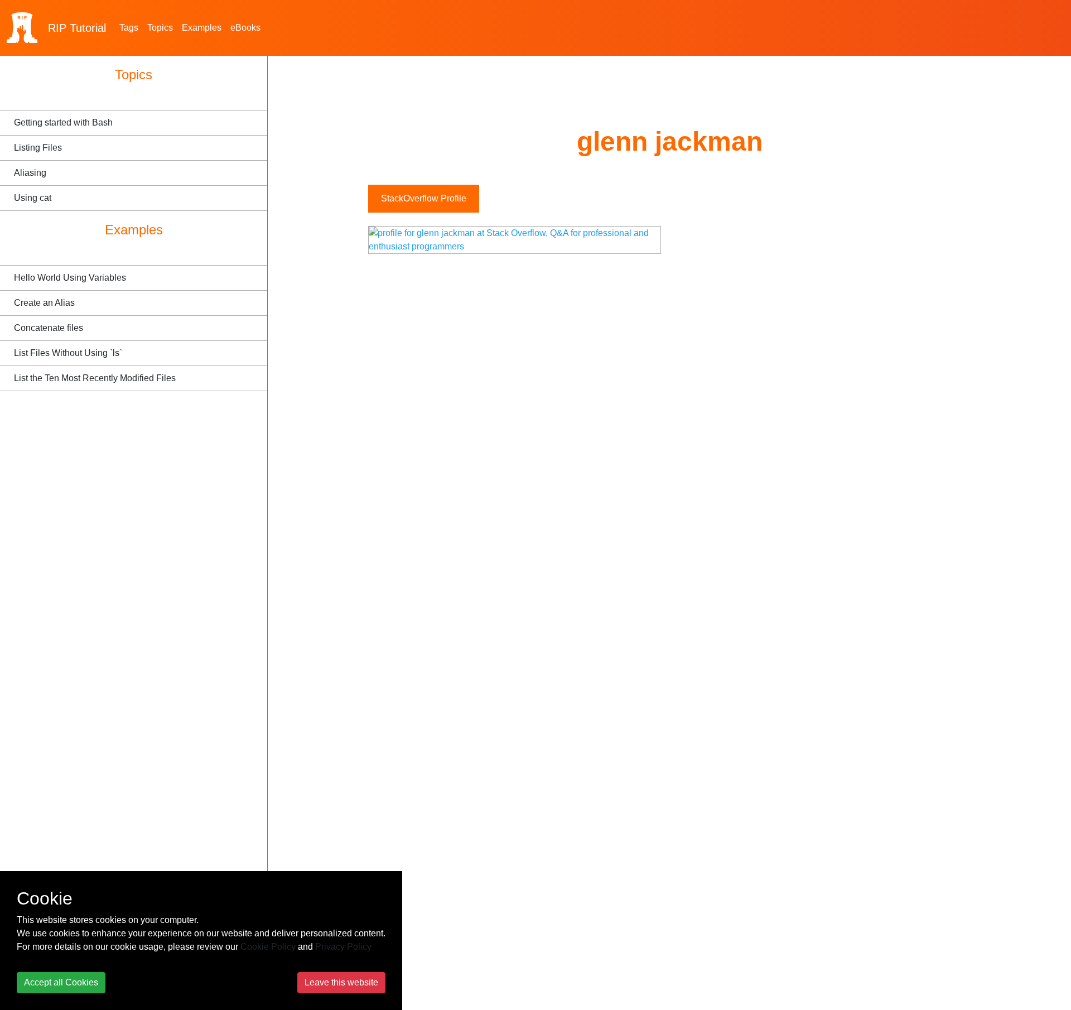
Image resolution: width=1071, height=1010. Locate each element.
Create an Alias (44, 302)
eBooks (245, 27)
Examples (201, 27)
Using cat (32, 198)
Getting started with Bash (63, 122)
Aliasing (30, 172)
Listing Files (38, 147)
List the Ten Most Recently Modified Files (95, 378)
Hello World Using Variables (70, 277)
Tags (128, 27)
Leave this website (341, 982)
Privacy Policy (343, 946)
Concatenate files (48, 328)
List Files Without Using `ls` (68, 353)
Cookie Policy (268, 946)
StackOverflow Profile (423, 198)
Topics (160, 27)
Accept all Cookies (61, 982)
